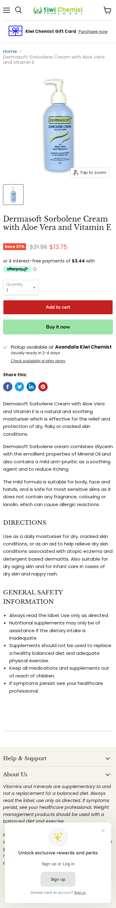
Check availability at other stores (38, 361)
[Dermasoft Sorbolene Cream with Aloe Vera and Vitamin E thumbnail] (13, 195)
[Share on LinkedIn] (31, 386)
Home (10, 51)
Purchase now (93, 31)
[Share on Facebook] (7, 386)
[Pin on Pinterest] (43, 386)
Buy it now (58, 327)
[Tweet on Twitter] (19, 386)
